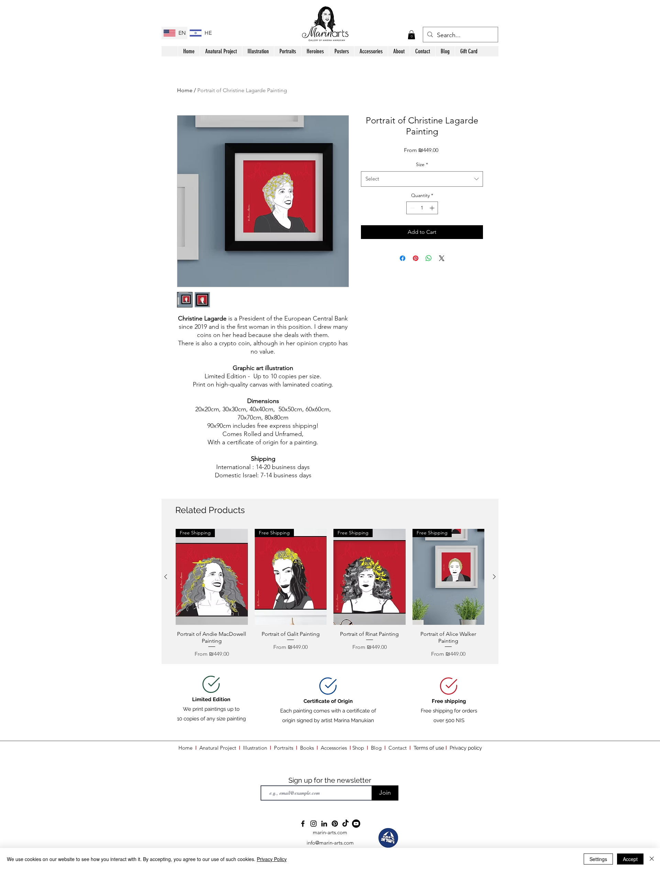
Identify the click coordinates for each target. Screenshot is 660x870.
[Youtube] (356, 823)
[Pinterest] (335, 823)
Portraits (283, 747)
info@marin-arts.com (330, 842)
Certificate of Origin (328, 701)
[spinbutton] (422, 208)
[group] (330, 593)
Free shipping (449, 701)
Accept (630, 859)
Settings (598, 859)
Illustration (255, 747)
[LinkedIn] (324, 823)
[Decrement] (411, 208)
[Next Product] (494, 577)
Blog (376, 747)
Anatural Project (217, 747)
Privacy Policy (272, 859)
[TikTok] (345, 823)
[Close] (652, 858)
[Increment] (432, 208)
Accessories (334, 747)
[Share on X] (442, 258)
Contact (397, 747)
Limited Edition (211, 699)
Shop (359, 747)
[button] (411, 34)
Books (307, 747)
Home (184, 90)
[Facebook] (303, 823)
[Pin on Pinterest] (415, 258)
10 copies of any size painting (211, 719)
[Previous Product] (166, 577)
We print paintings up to (211, 709)
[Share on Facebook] (402, 258)
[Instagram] (313, 823)
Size (422, 164)
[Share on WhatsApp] (429, 258)
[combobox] (422, 178)
